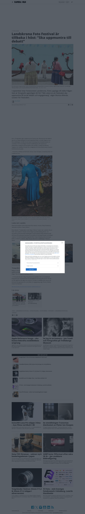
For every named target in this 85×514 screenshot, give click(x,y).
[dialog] (42, 257)
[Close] (62, 243)
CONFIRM (31, 269)
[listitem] (42, 262)
